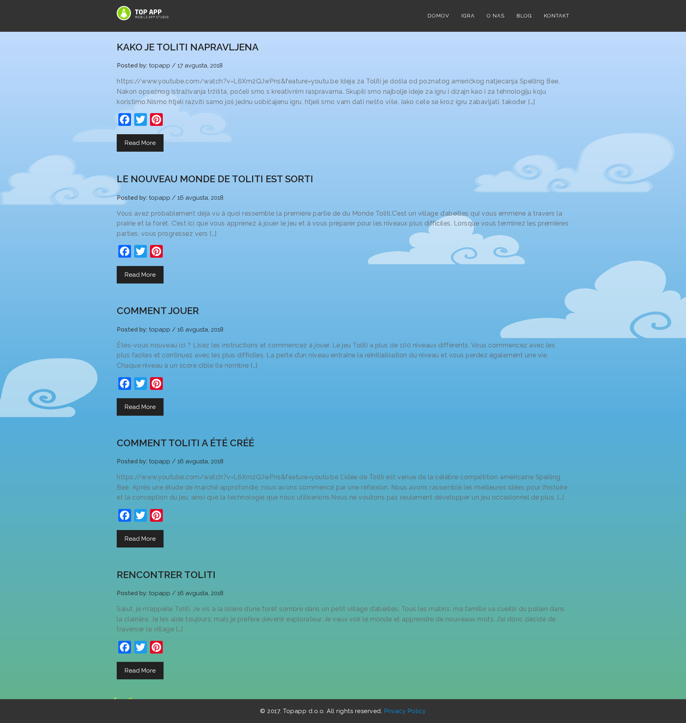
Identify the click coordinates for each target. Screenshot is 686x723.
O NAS (496, 16)
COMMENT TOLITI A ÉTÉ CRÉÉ (185, 443)
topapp (159, 65)
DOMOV (438, 16)
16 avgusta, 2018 (200, 197)
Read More (140, 143)
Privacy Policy (405, 711)
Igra (468, 16)
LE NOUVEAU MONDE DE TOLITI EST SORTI (215, 179)
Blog (524, 16)
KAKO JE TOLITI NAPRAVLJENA (187, 47)
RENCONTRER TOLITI (166, 574)
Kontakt (556, 16)
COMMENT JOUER (158, 310)
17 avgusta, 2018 (200, 65)
